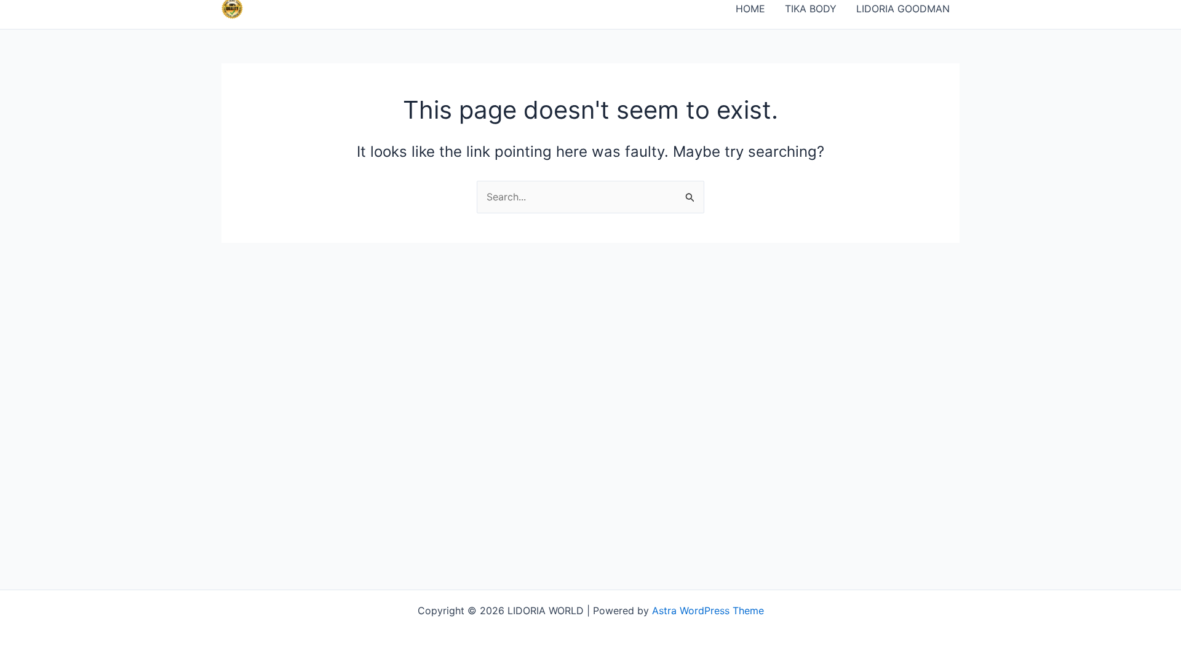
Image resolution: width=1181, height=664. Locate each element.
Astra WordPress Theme (708, 610)
